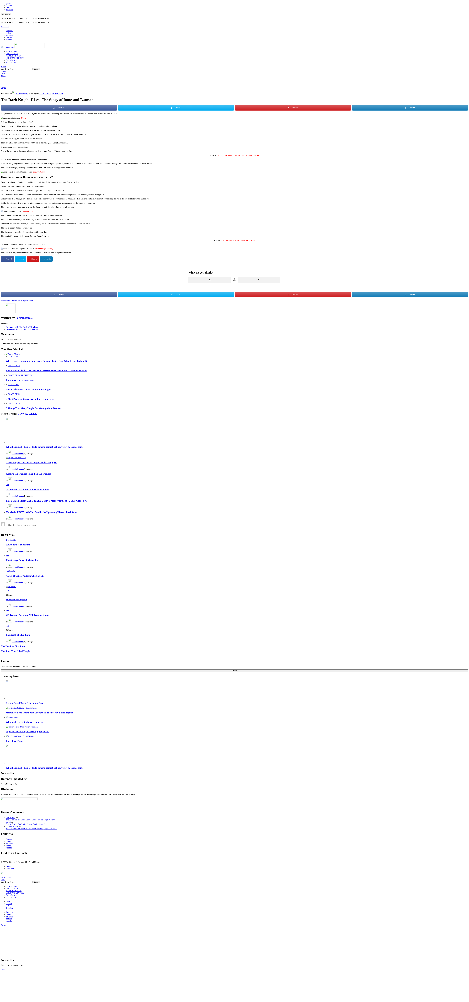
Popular (9, 5)
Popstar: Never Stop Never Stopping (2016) (27, 731)
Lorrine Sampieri (12, 826)
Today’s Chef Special (16, 599)
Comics (14, 300)
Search (36, 69)
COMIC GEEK (12, 54)
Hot (7, 7)
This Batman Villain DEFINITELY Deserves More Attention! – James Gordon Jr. (46, 370)
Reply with (465, 525)
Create (3, 73)
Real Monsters (11, 60)
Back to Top (6, 877)
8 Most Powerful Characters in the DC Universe (29, 399)
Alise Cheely (11, 818)
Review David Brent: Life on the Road (25, 703)
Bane (3, 300)
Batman (8, 300)
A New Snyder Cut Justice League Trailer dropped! (31, 462)
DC (32, 300)
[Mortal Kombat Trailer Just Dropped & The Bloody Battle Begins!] (237, 708)
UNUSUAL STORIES (15, 58)
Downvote (259, 280)
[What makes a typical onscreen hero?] (237, 717)
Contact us (10, 868)
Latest (8, 3)
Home (8, 866)
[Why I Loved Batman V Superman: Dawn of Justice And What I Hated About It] (237, 354)
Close (3, 880)
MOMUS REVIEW (13, 56)
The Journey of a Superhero (20, 380)
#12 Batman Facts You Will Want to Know (27, 489)
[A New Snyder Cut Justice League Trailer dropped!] (237, 458)
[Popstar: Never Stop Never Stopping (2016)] (237, 727)
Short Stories (11, 62)
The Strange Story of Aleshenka (22, 560)
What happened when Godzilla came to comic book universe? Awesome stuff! (44, 447)
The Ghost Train (14, 741)
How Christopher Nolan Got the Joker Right (238, 240)
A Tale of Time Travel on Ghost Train (25, 576)
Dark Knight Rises (24, 300)
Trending (9, 10)
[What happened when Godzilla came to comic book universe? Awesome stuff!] (237, 430)
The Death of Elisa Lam (18, 635)
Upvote (209, 280)
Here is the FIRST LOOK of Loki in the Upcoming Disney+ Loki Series (41, 512)
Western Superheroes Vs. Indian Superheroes (28, 474)
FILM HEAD (11, 51)
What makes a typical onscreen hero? (24, 722)
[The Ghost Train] (237, 736)
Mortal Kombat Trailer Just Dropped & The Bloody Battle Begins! (39, 712)
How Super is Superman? (19, 544)
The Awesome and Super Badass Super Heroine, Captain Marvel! (31, 820)
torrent (8, 822)
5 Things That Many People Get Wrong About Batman (237, 155)
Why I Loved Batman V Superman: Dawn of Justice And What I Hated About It (46, 361)
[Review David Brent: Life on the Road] (237, 690)
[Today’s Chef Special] (237, 587)
